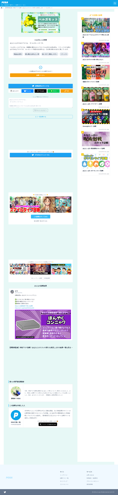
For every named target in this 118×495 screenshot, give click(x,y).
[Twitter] (5, 492)
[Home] (1, 8)
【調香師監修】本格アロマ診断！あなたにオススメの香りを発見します (23, 7)
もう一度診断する (40, 117)
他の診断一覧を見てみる (40, 221)
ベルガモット (49, 7)
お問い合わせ (90, 475)
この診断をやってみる (41, 216)
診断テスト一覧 (64, 478)
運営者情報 (90, 484)
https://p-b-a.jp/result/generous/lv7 (55, 308)
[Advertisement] (40, 135)
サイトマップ (63, 481)
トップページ (63, 475)
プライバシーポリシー (93, 481)
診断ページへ (40, 75)
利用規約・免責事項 (92, 478)
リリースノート (64, 484)
